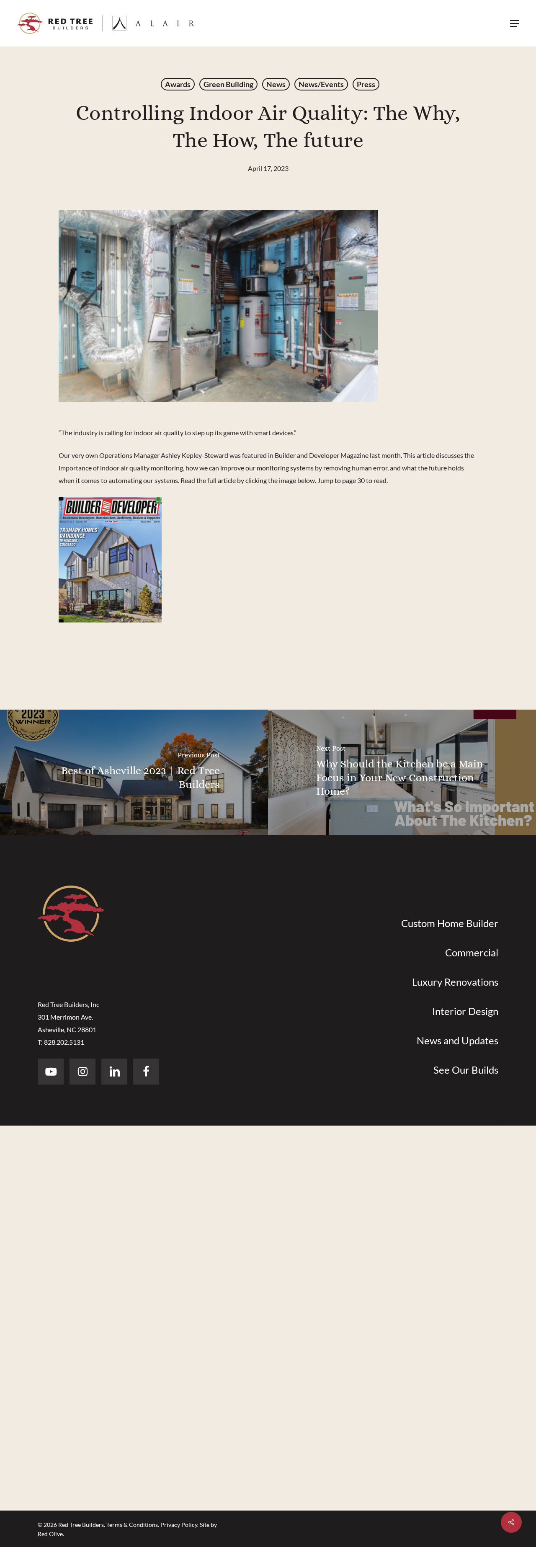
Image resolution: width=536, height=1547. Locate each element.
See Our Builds (465, 1070)
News (276, 84)
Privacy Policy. (179, 1524)
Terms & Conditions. (132, 1524)
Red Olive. (51, 1533)
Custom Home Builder (449, 923)
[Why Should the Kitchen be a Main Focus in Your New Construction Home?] (402, 772)
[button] (514, 23)
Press (366, 84)
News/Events (321, 84)
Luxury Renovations (455, 982)
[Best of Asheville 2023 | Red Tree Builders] (134, 772)
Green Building (228, 84)
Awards (178, 84)
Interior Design (465, 1011)
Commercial (471, 952)
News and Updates (457, 1040)
